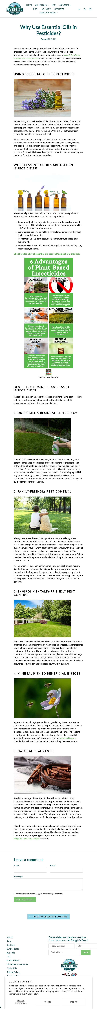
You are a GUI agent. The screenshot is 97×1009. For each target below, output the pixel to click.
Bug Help (11, 952)
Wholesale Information (17, 964)
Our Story (46, 9)
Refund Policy (13, 972)
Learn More (63, 5)
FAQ (54, 5)
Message (18, 876)
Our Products (41, 5)
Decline (73, 1002)
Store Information (47, 12)
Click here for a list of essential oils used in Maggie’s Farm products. (47, 254)
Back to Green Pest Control (50, 917)
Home (29, 5)
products (35, 58)
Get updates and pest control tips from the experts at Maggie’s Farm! (68, 939)
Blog (35, 9)
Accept (47, 1002)
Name (17, 865)
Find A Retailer (13, 960)
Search (10, 937)
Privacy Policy (31, 994)
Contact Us (58, 9)
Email (52, 865)
